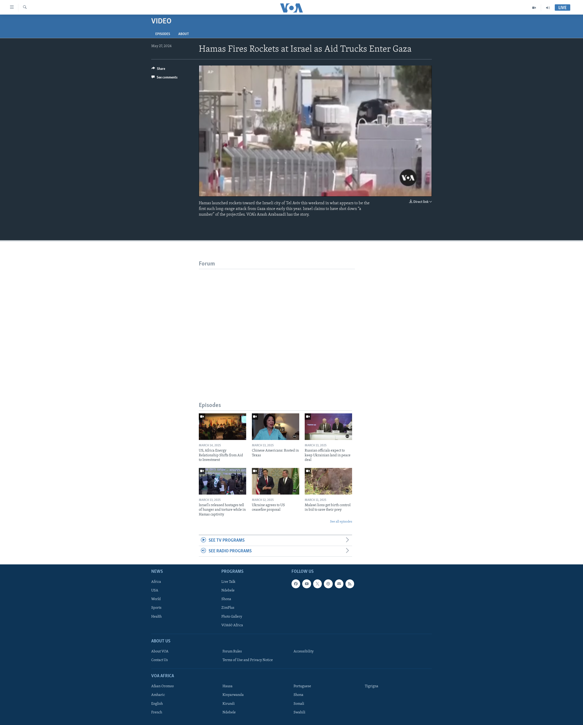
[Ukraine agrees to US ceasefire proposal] (275, 481)
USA (154, 591)
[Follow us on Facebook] (296, 584)
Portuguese (302, 686)
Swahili (299, 712)
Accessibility (304, 651)
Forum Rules (232, 651)
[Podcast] (328, 584)
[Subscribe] (339, 584)
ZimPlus (227, 608)
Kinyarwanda (233, 695)
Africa (156, 582)
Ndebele (228, 591)
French (156, 712)
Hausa (227, 686)
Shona (226, 599)
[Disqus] (277, 326)
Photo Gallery (231, 617)
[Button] (158, 70)
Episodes (162, 34)
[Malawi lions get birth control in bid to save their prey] (328, 481)
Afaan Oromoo (162, 686)
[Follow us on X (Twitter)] (317, 584)
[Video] (534, 7)
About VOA (160, 651)
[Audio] (548, 7)
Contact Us (159, 660)
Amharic (158, 695)
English (157, 704)
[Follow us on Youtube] (306, 584)
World (156, 599)
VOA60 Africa (232, 625)
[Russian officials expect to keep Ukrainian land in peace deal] (328, 426)
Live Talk (228, 582)
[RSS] (349, 584)
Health (156, 617)
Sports (156, 608)
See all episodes (341, 521)
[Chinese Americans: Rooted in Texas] (275, 426)
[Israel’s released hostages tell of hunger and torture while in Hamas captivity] (222, 481)
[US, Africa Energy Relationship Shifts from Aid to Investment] (222, 426)
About (183, 34)
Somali (299, 704)
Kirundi (228, 704)
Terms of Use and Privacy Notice (247, 660)
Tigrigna (371, 686)
